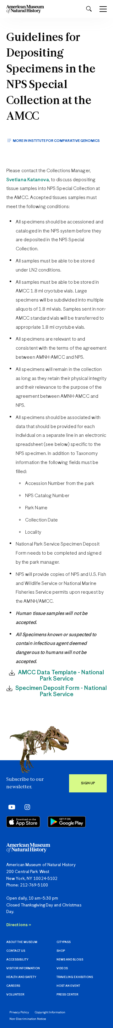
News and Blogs (69, 959)
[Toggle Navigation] (103, 9)
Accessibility (17, 959)
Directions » (18, 925)
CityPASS (63, 942)
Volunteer (15, 994)
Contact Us (15, 951)
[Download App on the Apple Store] (23, 821)
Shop (60, 951)
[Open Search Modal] (88, 8)
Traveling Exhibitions (74, 977)
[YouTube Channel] (10, 807)
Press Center (67, 994)
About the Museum (21, 942)
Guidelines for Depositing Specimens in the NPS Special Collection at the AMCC (50, 77)
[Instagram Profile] (25, 807)
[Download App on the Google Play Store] (67, 821)
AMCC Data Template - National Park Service (61, 676)
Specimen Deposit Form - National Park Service (61, 691)
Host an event (68, 986)
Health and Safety (21, 977)
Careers (13, 986)
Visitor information (23, 968)
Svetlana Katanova (27, 179)
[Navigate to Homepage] (25, 9)
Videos (62, 968)
